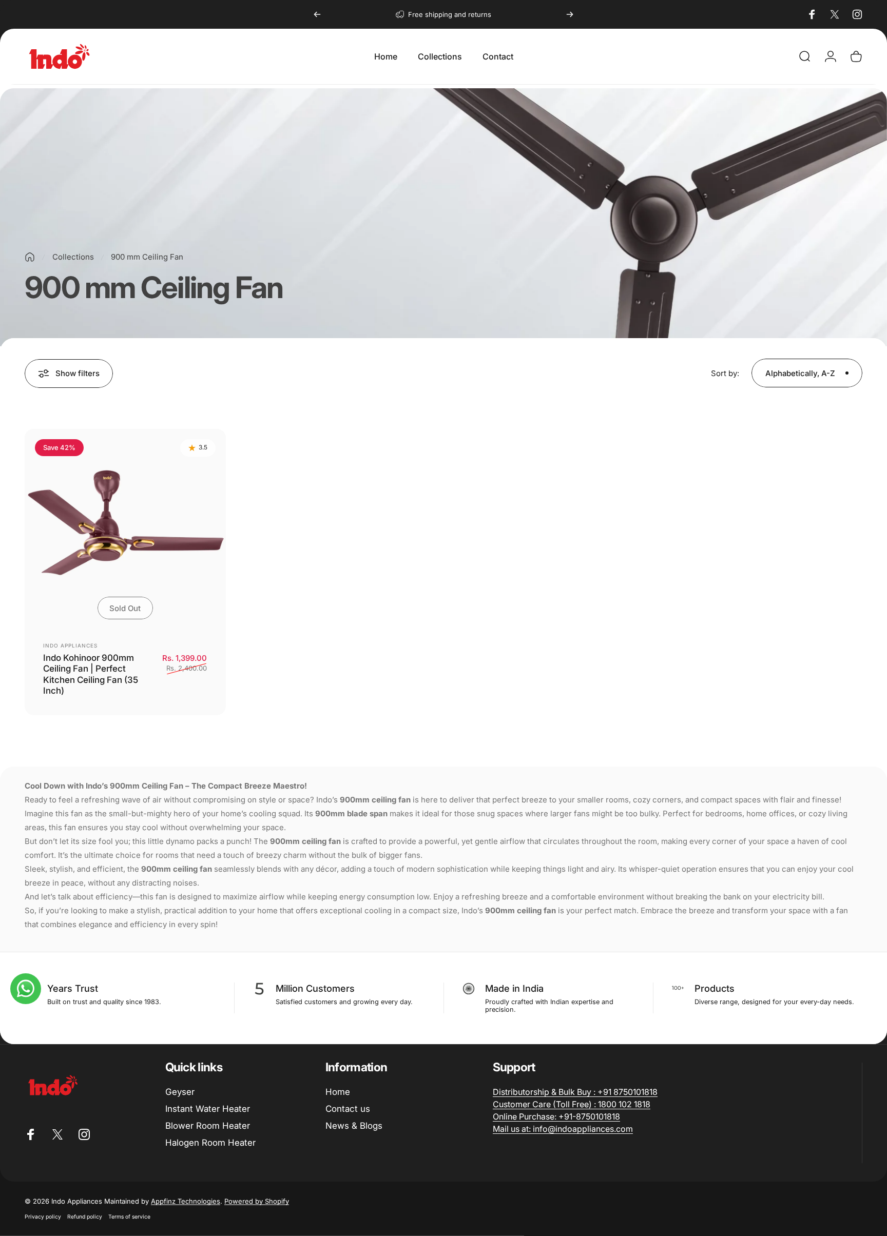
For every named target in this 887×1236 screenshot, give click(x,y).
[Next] (569, 14)
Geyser (180, 1092)
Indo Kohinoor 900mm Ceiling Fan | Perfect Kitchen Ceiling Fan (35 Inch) (90, 674)
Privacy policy (43, 1216)
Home (337, 1092)
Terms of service (129, 1216)
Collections (73, 257)
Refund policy (84, 1216)
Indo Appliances (70, 645)
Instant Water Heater (207, 1109)
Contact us (347, 1109)
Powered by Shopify (256, 1201)
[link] (575, 1092)
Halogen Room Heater (210, 1142)
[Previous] (317, 14)
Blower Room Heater (207, 1126)
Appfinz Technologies (185, 1201)
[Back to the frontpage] (30, 257)
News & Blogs (353, 1126)
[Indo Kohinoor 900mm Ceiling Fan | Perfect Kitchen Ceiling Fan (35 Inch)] (125, 529)
